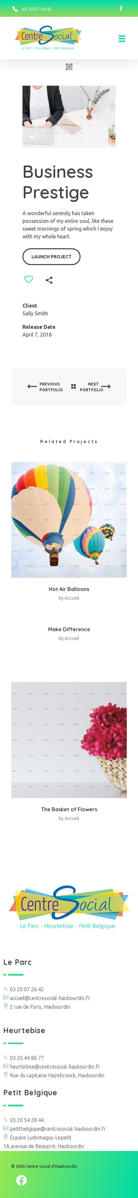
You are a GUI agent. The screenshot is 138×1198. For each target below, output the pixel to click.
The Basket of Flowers (69, 809)
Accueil (72, 598)
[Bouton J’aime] (28, 279)
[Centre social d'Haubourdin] (54, 37)
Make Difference (69, 629)
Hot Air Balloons (69, 589)
